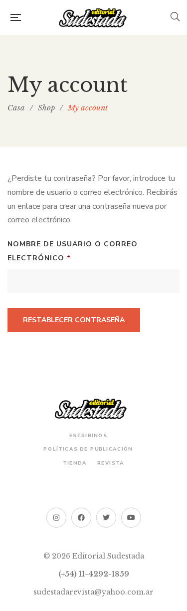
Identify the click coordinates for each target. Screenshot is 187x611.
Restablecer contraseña (74, 320)
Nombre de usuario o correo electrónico (72, 250)
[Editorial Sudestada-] (96, 17)
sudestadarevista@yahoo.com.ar (93, 592)
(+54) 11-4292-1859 (93, 574)
